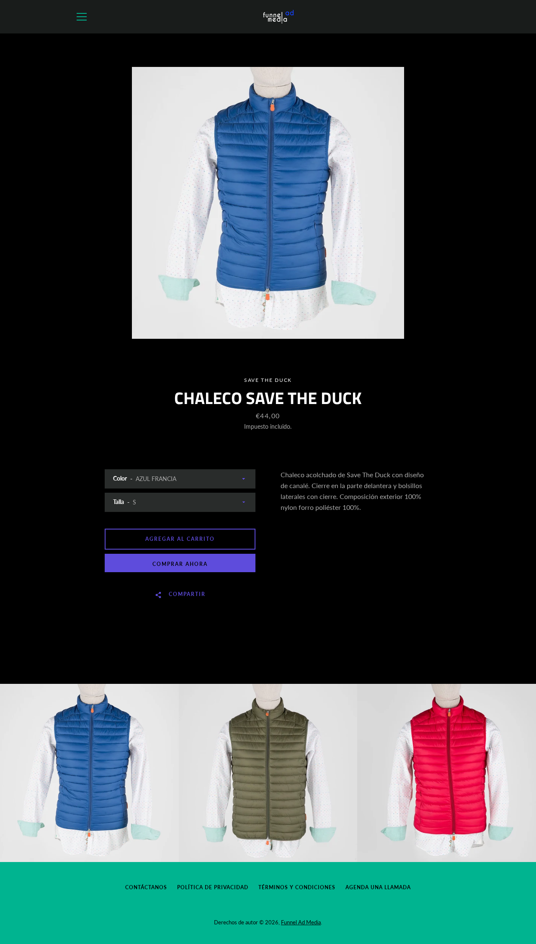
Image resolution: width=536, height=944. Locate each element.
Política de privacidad (212, 887)
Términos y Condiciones (296, 887)
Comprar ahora (180, 564)
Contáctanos (146, 887)
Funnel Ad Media (301, 922)
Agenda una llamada (378, 887)
